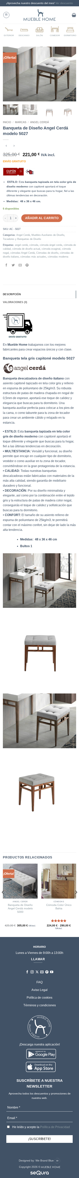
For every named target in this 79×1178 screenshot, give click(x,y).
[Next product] (6, 146)
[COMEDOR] (55, 31)
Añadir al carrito (42, 218)
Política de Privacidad (55, 1127)
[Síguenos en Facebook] (27, 972)
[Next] (69, 74)
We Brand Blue (44, 1160)
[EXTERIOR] (8, 31)
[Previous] (9, 74)
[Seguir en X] (37, 972)
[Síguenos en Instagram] (32, 972)
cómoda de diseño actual (26, 248)
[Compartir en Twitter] (13, 265)
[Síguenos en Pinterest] (47, 972)
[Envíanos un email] (42, 972)
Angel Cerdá (39, 122)
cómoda (33, 245)
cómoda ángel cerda (51, 245)
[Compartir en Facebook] (6, 265)
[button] (6, 15)
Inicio (7, 122)
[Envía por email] (20, 265)
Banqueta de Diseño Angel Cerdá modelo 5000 (20, 908)
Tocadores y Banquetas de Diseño (22, 239)
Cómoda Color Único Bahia (59, 907)
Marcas (20, 122)
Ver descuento (64, 3)
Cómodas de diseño (47, 252)
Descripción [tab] (12, 294)
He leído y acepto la (41, 1127)
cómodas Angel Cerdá (22, 252)
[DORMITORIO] (70, 31)
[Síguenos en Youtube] (51, 972)
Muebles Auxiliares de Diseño (47, 235)
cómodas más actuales (33, 256)
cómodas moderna (58, 256)
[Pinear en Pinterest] (27, 265)
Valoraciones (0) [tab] (15, 302)
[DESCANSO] (24, 31)
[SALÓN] (39, 31)
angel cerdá (21, 245)
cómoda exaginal (51, 248)
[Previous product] (14, 146)
